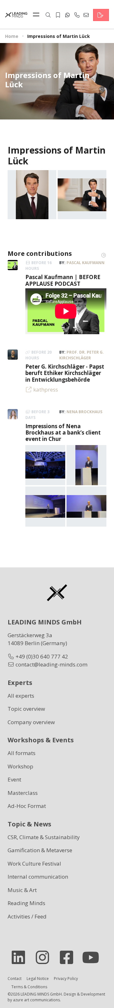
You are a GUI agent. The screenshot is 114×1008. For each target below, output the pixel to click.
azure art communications (36, 1000)
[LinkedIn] (21, 957)
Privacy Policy (66, 978)
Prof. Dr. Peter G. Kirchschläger (81, 355)
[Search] (48, 15)
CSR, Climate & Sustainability (44, 837)
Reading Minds (26, 903)
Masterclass (23, 792)
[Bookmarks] (58, 15)
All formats (21, 753)
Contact (15, 978)
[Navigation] (37, 15)
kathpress (45, 389)
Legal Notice (38, 978)
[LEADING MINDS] (16, 14)
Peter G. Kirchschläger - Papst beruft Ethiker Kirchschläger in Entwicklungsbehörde (64, 373)
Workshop (20, 766)
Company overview (31, 722)
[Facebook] (69, 957)
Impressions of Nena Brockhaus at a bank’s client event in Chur (63, 432)
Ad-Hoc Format (27, 806)
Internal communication (38, 876)
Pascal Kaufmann (85, 262)
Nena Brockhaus (84, 411)
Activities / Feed (27, 916)
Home (11, 36)
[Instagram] (45, 957)
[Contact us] (101, 15)
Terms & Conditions (29, 987)
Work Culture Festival (34, 863)
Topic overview (26, 708)
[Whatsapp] (67, 15)
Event (14, 779)
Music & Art (22, 890)
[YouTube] (93, 957)
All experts (21, 695)
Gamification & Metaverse (40, 850)
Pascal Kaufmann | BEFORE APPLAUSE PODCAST (62, 280)
